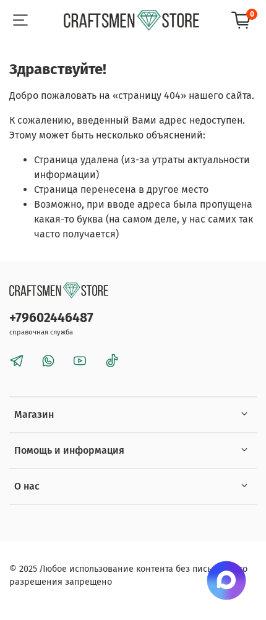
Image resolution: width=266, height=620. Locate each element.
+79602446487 (51, 318)
